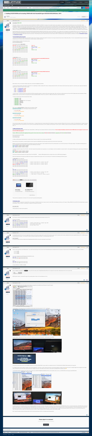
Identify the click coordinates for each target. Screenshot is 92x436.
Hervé (8, 16)
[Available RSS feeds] (87, 432)
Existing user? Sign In (7, 5)
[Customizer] (12, 5)
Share (79, 16)
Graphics (14, 17)
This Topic (84, 5)
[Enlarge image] (22, 296)
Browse (81, 2)
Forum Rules (68, 2)
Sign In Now (46, 424)
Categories (75, 2)
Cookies (13, 434)
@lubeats (26, 270)
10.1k (8, 31)
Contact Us (9, 434)
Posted (16, 20)
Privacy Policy (5, 434)
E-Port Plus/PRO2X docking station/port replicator (27, 28)
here (17, 270)
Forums (62, 2)
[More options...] (87, 20)
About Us (86, 2)
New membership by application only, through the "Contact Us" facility (46, 10)
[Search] (88, 5)
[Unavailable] (25, 187)
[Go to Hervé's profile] (5, 17)
